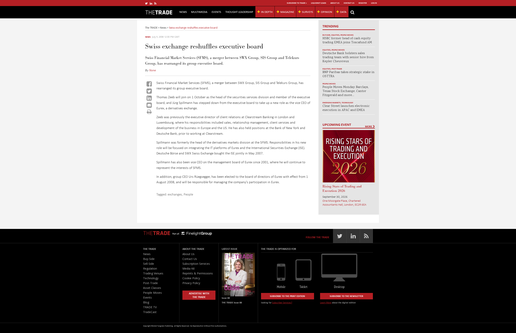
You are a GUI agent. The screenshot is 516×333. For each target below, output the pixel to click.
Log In (374, 3)
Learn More (325, 302)
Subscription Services (196, 264)
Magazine (287, 12)
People (188, 194)
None (152, 70)
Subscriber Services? (282, 302)
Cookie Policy (191, 278)
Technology (347, 102)
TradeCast (150, 312)
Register (363, 3)
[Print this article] (149, 111)
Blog (146, 302)
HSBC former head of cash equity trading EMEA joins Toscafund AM (347, 40)
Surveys (307, 12)
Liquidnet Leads (318, 3)
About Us (334, 3)
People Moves (347, 35)
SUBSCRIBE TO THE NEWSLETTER (346, 296)
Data (343, 12)
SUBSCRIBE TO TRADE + (297, 3)
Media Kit (188, 268)
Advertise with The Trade (199, 295)
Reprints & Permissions (197, 273)
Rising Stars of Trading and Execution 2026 (342, 188)
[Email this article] (149, 105)
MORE (369, 126)
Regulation (150, 268)
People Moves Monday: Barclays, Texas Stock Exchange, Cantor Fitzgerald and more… (345, 91)
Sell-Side (148, 264)
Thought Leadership (239, 12)
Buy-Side (326, 35)
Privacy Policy (191, 283)
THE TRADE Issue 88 (232, 302)
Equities (335, 35)
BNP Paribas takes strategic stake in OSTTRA (348, 74)
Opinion (326, 12)
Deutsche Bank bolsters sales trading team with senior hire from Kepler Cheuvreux (348, 57)
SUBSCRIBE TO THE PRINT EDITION (287, 296)
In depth (267, 12)
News (183, 12)
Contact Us (349, 3)
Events (216, 12)
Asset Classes (152, 288)
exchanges (175, 194)
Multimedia (199, 12)
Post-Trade (337, 68)
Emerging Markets (331, 102)
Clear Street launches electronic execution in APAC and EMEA (346, 108)
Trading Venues (153, 273)
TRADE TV (150, 307)
